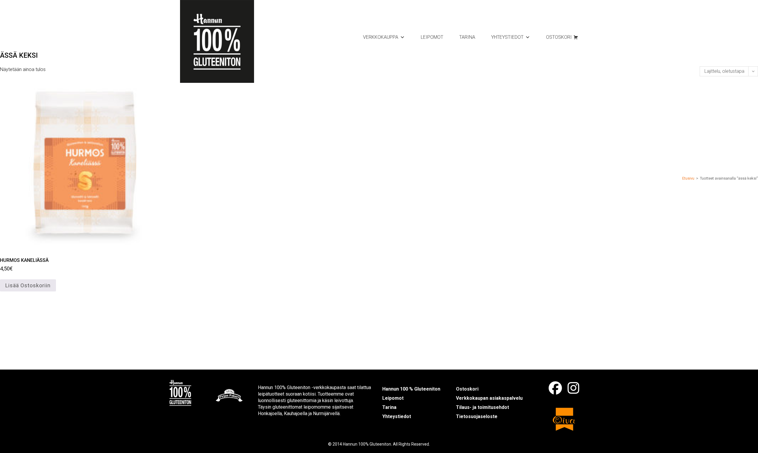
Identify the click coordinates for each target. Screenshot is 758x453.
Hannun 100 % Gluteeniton (411, 389)
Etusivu (688, 178)
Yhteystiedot (507, 37)
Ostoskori (559, 37)
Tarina (467, 37)
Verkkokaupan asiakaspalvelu (489, 398)
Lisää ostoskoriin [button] (28, 285)
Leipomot (432, 37)
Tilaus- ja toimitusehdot (482, 407)
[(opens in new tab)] (180, 392)
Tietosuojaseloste (476, 416)
